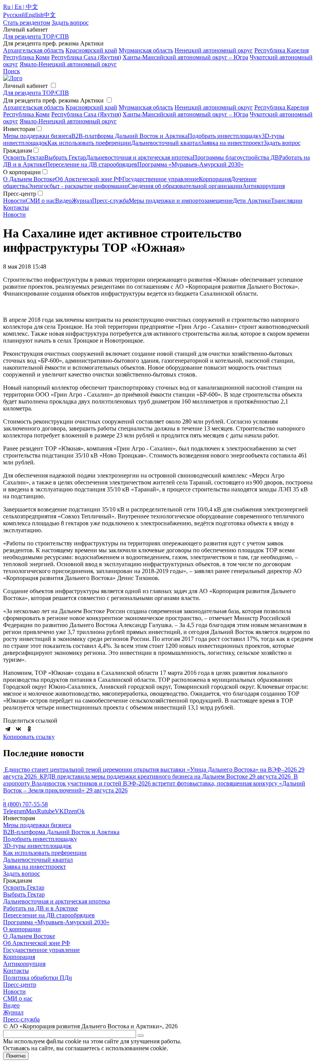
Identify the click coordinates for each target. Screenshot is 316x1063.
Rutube (46, 811)
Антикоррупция (263, 186)
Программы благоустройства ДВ (236, 157)
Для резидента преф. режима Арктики (53, 100)
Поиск (11, 71)
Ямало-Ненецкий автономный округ (68, 64)
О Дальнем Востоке (29, 179)
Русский (14, 15)
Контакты (16, 207)
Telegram (14, 811)
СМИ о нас (40, 200)
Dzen (70, 811)
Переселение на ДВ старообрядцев (91, 164)
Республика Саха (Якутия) (86, 57)
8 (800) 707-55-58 (25, 804)
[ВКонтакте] (18, 728)
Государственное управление (160, 179)
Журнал (82, 200)
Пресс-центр (19, 984)
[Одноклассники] (29, 728)
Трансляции (287, 200)
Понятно (15, 1056)
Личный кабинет (25, 85)
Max (31, 811)
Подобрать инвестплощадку (225, 136)
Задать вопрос (282, 143)
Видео (63, 200)
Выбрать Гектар (65, 157)
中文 (50, 15)
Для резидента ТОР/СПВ (36, 36)
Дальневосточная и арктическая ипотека (139, 157)
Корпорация (215, 179)
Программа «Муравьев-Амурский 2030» (190, 164)
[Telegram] (7, 728)
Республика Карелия (281, 50)
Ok (81, 811)
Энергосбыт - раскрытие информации (78, 186)
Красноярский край (91, 50)
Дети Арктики (252, 200)
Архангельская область (33, 50)
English (34, 15)
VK (59, 811)
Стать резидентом (26, 22)
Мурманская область (146, 50)
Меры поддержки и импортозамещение (181, 200)
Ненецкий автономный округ (214, 50)
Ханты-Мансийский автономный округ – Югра (185, 57)
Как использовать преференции (89, 143)
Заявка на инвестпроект (232, 143)
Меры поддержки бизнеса (37, 136)
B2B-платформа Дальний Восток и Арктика (129, 136)
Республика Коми (26, 57)
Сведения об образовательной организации (185, 186)
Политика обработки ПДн (37, 977)
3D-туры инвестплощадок (37, 846)
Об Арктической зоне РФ (88, 179)
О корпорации (22, 929)
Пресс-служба (110, 200)
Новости (14, 200)
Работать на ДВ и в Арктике (40, 908)
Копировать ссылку (29, 736)
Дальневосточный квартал (166, 143)
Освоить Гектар (23, 157)
